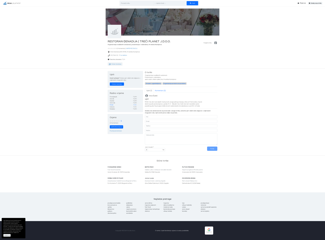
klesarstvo (111, 209)
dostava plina (112, 213)
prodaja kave (205, 203)
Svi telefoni (123, 55)
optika (110, 207)
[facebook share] (215, 42)
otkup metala (168, 211)
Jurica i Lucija (149, 178)
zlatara (203, 209)
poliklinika (129, 203)
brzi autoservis (112, 205)
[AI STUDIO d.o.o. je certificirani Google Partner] (209, 230)
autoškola (129, 213)
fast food (148, 207)
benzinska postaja (169, 209)
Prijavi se (303, 3)
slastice (147, 211)
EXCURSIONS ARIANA (188, 178)
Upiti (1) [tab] (149, 90)
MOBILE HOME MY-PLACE (115, 178)
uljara (128, 207)
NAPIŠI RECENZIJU (131, 48)
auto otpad (185, 209)
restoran (203, 205)
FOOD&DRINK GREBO (114, 167)
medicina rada (168, 207)
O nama (157, 230)
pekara (110, 211)
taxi (183, 203)
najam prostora (131, 209)
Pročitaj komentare (116, 131)
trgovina (166, 203)
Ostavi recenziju (116, 64)
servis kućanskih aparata (208, 207)
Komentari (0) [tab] (160, 90)
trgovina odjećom (150, 205)
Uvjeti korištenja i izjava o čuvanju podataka (175, 230)
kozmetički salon (131, 211)
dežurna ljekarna (169, 205)
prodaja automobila (114, 203)
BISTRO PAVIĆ (149, 167)
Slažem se (7, 235)
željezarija (129, 205)
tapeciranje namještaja (152, 209)
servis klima (148, 203)
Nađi (193, 3)
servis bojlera (205, 211)
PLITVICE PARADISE (188, 167)
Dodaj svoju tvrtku (316, 3)
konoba (184, 211)
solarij (184, 207)
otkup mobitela (187, 205)
